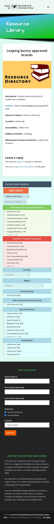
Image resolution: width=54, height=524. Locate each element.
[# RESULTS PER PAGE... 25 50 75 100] (16, 196)
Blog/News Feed (15, 324)
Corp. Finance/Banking (17, 256)
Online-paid (13, 355)
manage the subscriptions (23, 166)
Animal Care (13, 212)
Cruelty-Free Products (16, 228)
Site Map (47, 517)
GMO (10, 266)
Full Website (14, 337)
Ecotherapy (12, 235)
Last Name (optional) (14, 398)
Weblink (9, 105)
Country (8, 420)
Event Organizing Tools (17, 334)
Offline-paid (13, 348)
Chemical (12, 253)
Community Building (16, 222)
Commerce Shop (15, 330)
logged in (21, 161)
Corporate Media (15, 260)
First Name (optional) (14, 387)
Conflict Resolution (16, 225)
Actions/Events (14, 313)
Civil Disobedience (16, 215)
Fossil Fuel (13, 263)
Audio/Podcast (13, 320)
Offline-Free (13, 345)
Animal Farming (14, 243)
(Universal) (13, 295)
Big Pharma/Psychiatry (17, 250)
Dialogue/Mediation (16, 232)
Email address (11, 377)
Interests (9, 409)
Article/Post (13, 317)
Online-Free (14, 351)
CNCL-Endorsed (15, 305)
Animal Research (15, 246)
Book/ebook (13, 327)
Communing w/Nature (17, 218)
